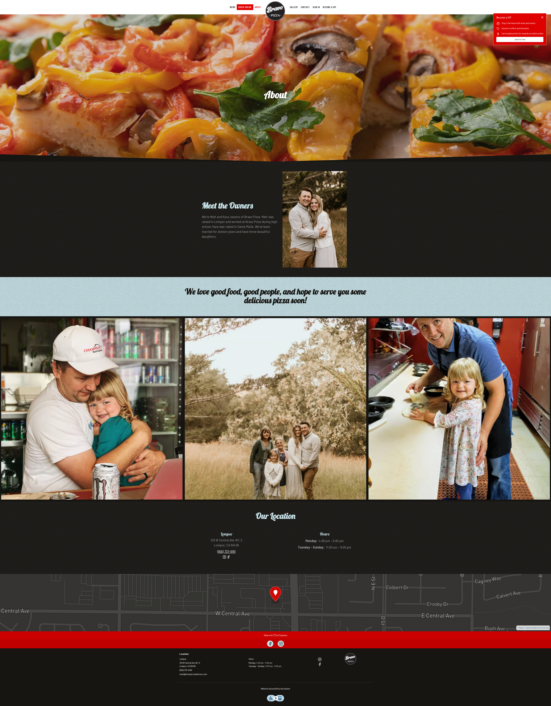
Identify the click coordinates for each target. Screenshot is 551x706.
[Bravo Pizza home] (275, 11)
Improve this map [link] (543, 628)
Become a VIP (329, 7)
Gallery (294, 7)
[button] (92, 409)
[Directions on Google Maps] (275, 602)
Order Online (245, 7)
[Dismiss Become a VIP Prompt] (542, 17)
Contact (305, 7)
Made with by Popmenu (144, 635)
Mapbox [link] (521, 628)
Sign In (316, 7)
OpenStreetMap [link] (531, 628)
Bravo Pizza (350, 659)
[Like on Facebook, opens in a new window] (228, 558)
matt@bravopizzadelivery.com (193, 674)
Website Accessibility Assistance (275, 688)
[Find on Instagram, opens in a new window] (224, 558)
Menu (232, 7)
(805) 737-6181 (186, 670)
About (258, 7)
